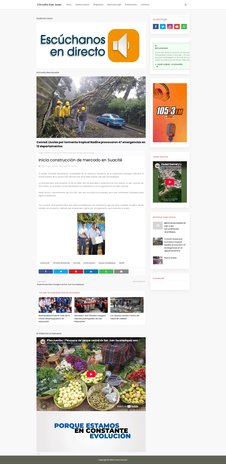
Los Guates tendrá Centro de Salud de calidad (124, 317)
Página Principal (44, 153)
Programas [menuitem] (98, 4)
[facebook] (156, 26)
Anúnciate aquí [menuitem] (114, 4)
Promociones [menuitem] (131, 4)
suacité (121, 263)
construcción (56, 153)
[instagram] (170, 26)
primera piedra (89, 263)
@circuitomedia (161, 48)
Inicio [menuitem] (69, 4)
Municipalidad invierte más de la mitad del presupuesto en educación (54, 318)
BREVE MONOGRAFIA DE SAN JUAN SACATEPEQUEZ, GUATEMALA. (175, 227)
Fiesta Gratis (170, 257)
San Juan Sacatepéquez (107, 263)
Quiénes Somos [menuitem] (82, 4)
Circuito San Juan (49, 4)
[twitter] (163, 26)
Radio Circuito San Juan (49, 166)
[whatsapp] (184, 26)
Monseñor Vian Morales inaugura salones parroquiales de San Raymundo (90, 318)
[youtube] (177, 26)
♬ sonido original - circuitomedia (169, 64)
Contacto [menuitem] (145, 4)
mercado (76, 263)
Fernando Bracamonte (61, 263)
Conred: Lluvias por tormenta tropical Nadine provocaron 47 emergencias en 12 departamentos (90, 144)
